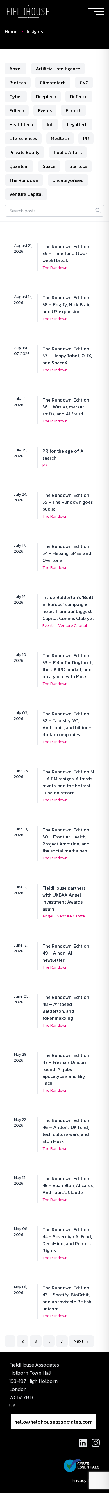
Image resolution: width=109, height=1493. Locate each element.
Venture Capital (26, 194)
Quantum (19, 166)
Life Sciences (23, 138)
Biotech (17, 82)
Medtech (60, 138)
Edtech (16, 110)
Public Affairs (68, 152)
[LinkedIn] (83, 1443)
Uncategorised (68, 180)
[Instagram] (96, 1443)
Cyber (15, 96)
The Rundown (23, 180)
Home (11, 31)
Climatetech (53, 82)
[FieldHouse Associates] (28, 11)
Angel (15, 68)
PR (86, 138)
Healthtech (21, 124)
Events (45, 110)
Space (49, 166)
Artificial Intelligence (58, 68)
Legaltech (77, 124)
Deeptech (46, 96)
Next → (81, 1341)
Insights (35, 31)
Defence (78, 96)
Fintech (73, 110)
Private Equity (24, 152)
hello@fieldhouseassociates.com (53, 1422)
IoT (50, 124)
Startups (78, 166)
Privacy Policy (86, 1480)
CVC (84, 82)
